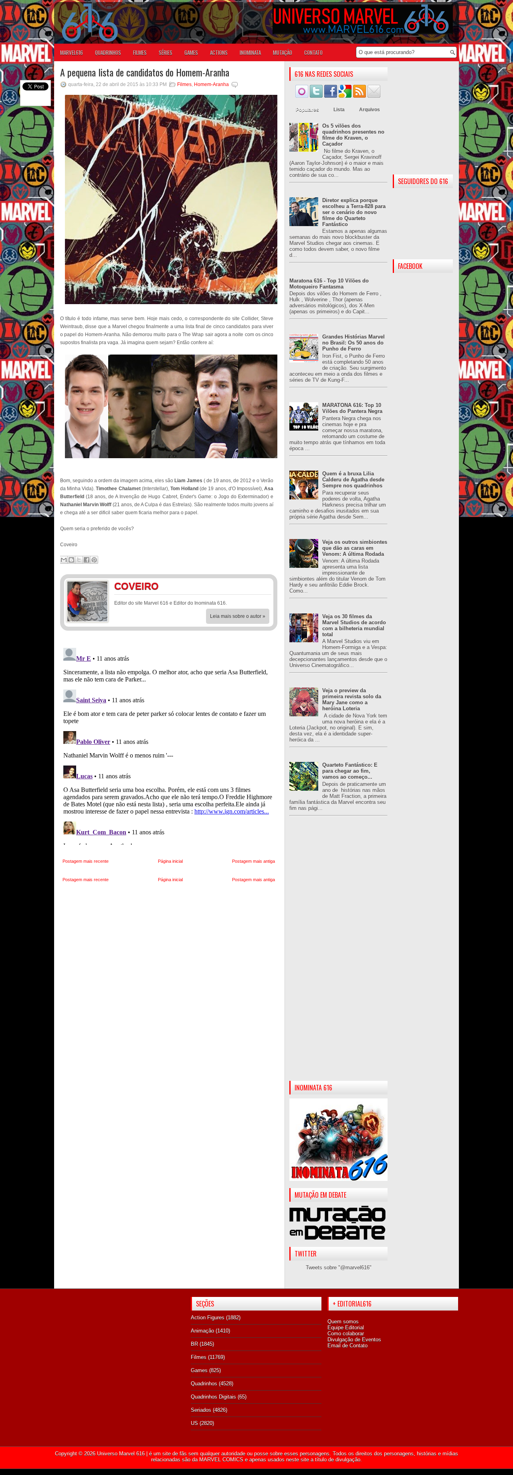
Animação (202, 1331)
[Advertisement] (338, 955)
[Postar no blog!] (71, 560)
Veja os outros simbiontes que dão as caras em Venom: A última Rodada (354, 548)
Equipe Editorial (345, 1328)
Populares (307, 109)
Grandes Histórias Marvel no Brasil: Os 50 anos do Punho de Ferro (353, 343)
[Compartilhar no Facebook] (87, 560)
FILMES (140, 52)
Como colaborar (345, 1334)
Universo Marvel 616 (121, 1454)
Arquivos (369, 109)
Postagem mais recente (86, 861)
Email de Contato (347, 1346)
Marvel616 (71, 52)
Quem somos (343, 1322)
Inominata (250, 52)
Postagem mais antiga (253, 861)
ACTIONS (219, 52)
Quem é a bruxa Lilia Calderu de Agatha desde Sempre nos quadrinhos (353, 480)
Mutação (282, 52)
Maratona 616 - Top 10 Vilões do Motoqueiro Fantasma (329, 284)
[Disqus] (168, 745)
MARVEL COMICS (221, 1460)
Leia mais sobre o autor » (237, 616)
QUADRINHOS (108, 52)
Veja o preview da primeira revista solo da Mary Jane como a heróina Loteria (351, 699)
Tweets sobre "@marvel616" (339, 1268)
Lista (339, 109)
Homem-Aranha (211, 84)
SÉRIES (165, 52)
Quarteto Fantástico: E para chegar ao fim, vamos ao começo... (350, 771)
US (194, 1423)
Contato (313, 52)
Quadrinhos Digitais (213, 1397)
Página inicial (170, 861)
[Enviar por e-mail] (64, 560)
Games (199, 1370)
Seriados (201, 1410)
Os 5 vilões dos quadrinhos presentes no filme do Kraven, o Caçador (353, 135)
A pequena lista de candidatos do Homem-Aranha (144, 72)
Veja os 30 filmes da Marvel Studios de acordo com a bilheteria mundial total (354, 625)
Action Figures (207, 1318)
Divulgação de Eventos (354, 1340)
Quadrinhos (204, 1384)
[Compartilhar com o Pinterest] (94, 560)
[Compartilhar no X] (79, 560)
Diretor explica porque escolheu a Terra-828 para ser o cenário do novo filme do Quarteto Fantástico (354, 212)
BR (194, 1344)
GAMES (191, 52)
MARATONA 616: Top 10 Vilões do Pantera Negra (352, 408)
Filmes (184, 84)
